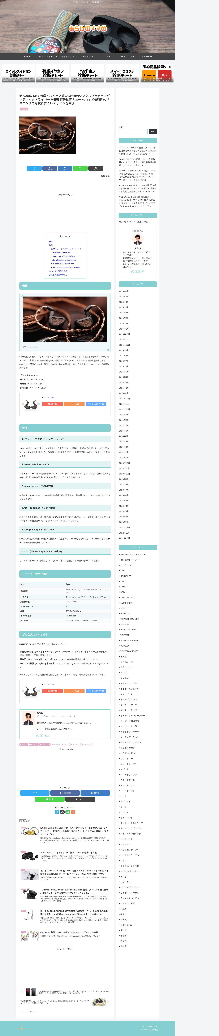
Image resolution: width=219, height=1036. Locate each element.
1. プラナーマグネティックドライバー (66, 249)
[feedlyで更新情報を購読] (45, 735)
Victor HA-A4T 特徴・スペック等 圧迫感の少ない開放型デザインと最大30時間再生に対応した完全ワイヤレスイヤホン (137, 188)
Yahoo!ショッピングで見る (96, 404)
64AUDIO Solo (48, 398)
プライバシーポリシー (149, 1026)
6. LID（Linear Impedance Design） (66, 267)
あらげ (40, 712)
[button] (95, 168)
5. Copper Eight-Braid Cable (62, 264)
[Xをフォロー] (37, 735)
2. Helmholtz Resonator (60, 253)
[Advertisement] (65, 184)
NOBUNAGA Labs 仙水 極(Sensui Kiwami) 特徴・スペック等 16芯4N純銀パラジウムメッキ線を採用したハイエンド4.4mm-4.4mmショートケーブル (137, 201)
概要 (51, 241)
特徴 (51, 245)
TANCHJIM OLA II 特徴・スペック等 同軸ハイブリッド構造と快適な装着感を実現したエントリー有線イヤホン (137, 162)
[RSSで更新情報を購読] (48, 735)
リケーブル (34, 744)
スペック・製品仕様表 (58, 271)
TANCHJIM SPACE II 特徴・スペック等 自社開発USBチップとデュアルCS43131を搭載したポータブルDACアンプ (137, 151)
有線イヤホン (46, 744)
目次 (62, 236)
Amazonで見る (74, 404)
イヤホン (24, 744)
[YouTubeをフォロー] (41, 735)
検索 (121, 127)
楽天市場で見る (52, 404)
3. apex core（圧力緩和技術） (63, 256)
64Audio (57, 744)
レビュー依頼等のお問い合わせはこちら (54, 729)
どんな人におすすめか (58, 275)
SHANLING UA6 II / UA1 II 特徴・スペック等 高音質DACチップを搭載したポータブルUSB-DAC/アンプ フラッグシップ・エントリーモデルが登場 (137, 175)
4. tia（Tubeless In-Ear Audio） (64, 260)
